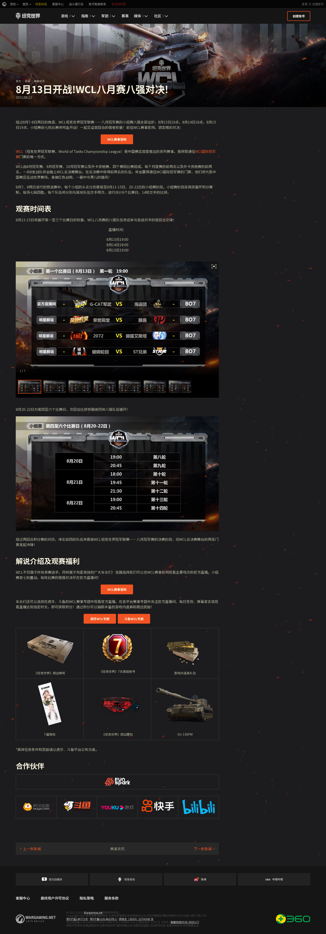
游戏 (64, 15)
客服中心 (23, 898)
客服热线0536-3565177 (185, 922)
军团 (104, 15)
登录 (305, 4)
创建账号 (318, 4)
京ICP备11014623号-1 (103, 919)
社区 (157, 15)
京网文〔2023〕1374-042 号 (136, 919)
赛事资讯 (39, 81)
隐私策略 (87, 898)
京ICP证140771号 (77, 919)
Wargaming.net (93, 912)
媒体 (137, 15)
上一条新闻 (32, 848)
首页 (18, 81)
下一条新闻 (203, 848)
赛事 (125, 15)
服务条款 (111, 898)
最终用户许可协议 (55, 898)
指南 (84, 15)
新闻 (27, 81)
